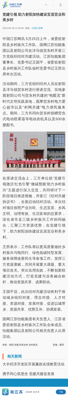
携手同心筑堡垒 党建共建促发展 (28, 374)
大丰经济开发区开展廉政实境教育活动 (33, 364)
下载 (61, 392)
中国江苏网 (37, 28)
